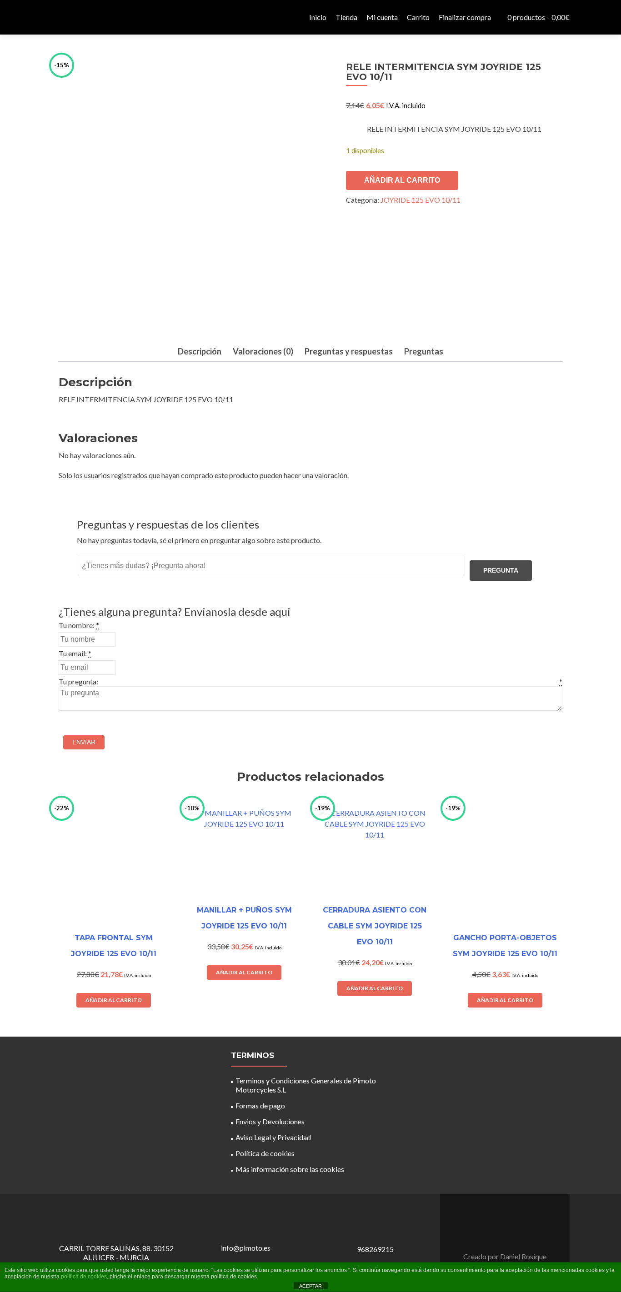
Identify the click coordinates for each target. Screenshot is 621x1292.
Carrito (418, 17)
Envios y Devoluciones (270, 1121)
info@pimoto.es (245, 1247)
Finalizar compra (465, 17)
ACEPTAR (310, 1286)
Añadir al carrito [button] (113, 1000)
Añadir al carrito (402, 180)
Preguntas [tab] (423, 351)
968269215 (375, 1249)
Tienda (346, 17)
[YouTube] (510, 1234)
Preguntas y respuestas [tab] (349, 351)
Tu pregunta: (78, 681)
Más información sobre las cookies (289, 1169)
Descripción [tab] (199, 351)
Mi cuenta (382, 17)
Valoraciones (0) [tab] (263, 351)
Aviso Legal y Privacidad (273, 1137)
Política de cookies (265, 1153)
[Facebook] (499, 1234)
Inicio (317, 17)
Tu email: (73, 653)
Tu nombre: (77, 625)
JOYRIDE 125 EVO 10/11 (421, 199)
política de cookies (84, 1276)
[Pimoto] (74, 17)
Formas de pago (260, 1105)
